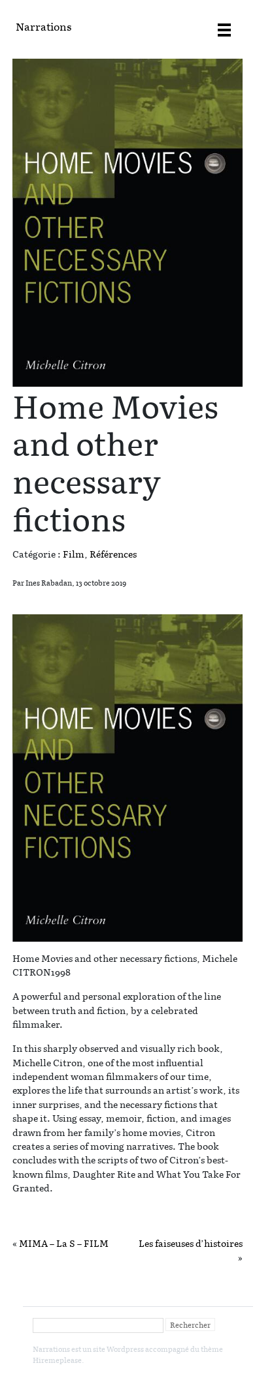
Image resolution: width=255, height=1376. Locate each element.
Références (113, 553)
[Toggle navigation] (224, 29)
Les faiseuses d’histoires (191, 1242)
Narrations (43, 26)
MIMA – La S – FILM (64, 1242)
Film (73, 553)
